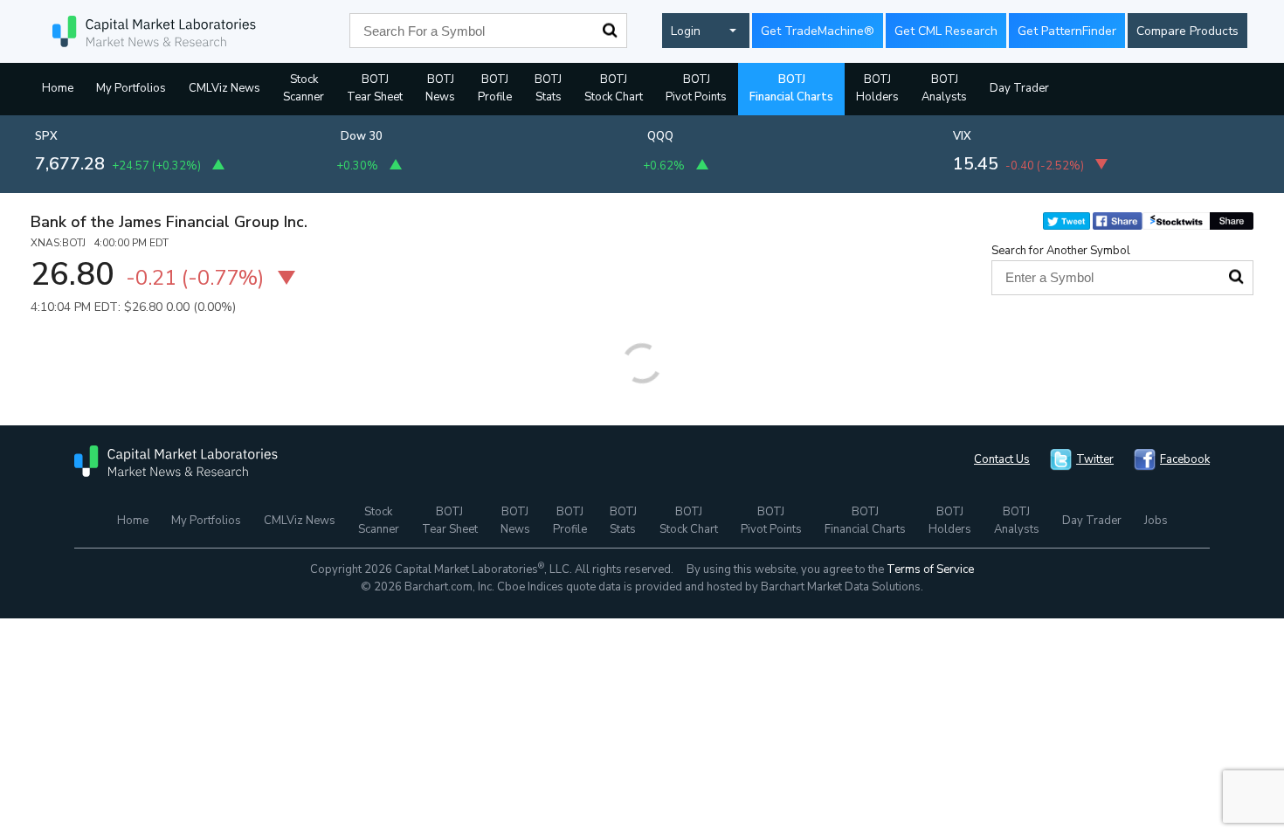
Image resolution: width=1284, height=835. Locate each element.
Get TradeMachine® (817, 31)
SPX (46, 136)
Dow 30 (362, 136)
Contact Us (1002, 459)
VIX (962, 136)
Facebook (1185, 459)
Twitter (1095, 459)
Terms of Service (930, 569)
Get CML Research (946, 31)
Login (686, 31)
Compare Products (1187, 31)
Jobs (1156, 520)
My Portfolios (131, 88)
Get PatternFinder (1067, 31)
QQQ (660, 136)
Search (609, 30)
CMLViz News (224, 88)
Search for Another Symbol (1060, 251)
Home (57, 88)
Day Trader (1019, 88)
